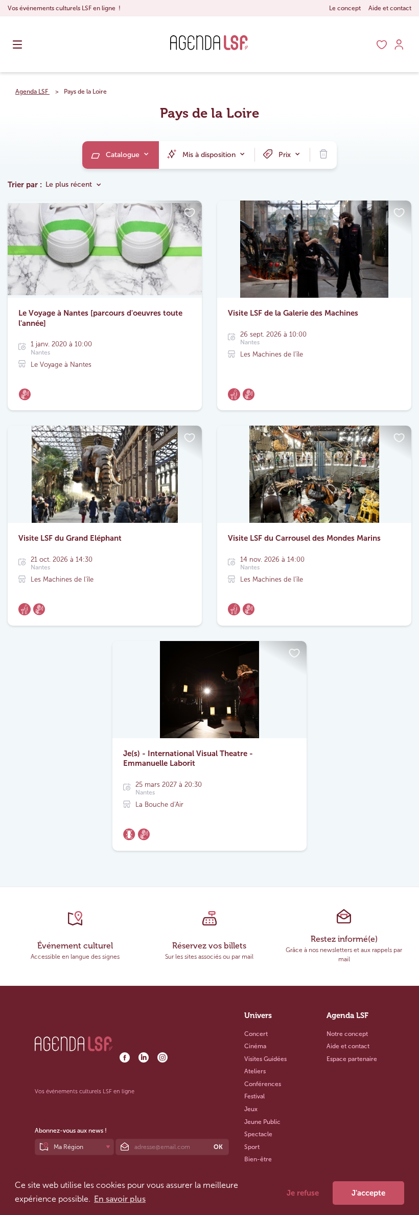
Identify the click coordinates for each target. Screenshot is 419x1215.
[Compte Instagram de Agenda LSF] (162, 1060)
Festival (254, 1096)
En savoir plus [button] (120, 1199)
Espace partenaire (352, 1059)
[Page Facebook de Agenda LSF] (125, 1060)
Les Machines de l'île (271, 354)
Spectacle (258, 1134)
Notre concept (347, 1033)
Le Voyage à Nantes (61, 364)
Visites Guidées (265, 1059)
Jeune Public (262, 1121)
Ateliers (255, 1071)
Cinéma (255, 1046)
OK (218, 1147)
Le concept (345, 8)
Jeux (251, 1109)
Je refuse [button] (303, 1193)
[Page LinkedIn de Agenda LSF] (144, 1060)
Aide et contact (389, 8)
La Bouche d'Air (159, 804)
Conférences (262, 1084)
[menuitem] (120, 155)
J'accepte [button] (368, 1193)
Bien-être (258, 1159)
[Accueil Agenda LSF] (209, 59)
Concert (256, 1033)
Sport (252, 1147)
